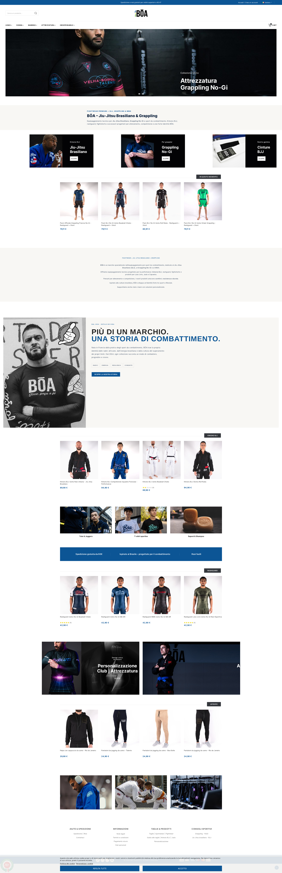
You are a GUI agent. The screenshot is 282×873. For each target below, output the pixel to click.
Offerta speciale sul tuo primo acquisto (138, 442)
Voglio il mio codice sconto (128, 458)
